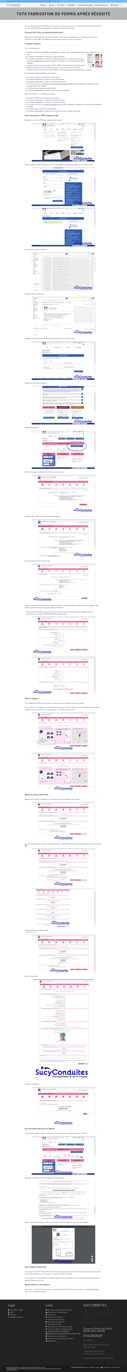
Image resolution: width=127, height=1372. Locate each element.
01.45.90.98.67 (12, 1)
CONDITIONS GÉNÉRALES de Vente (80, 1367)
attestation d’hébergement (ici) (52, 104)
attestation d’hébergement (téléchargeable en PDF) (58, 84)
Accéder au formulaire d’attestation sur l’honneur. (78, 69)
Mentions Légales (95, 1367)
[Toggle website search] (120, 5)
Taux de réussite (116, 1367)
